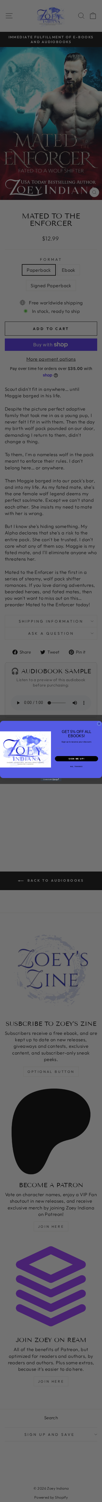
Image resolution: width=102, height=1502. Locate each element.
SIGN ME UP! (76, 758)
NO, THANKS (76, 766)
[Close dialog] (99, 723)
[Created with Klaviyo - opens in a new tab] (51, 779)
